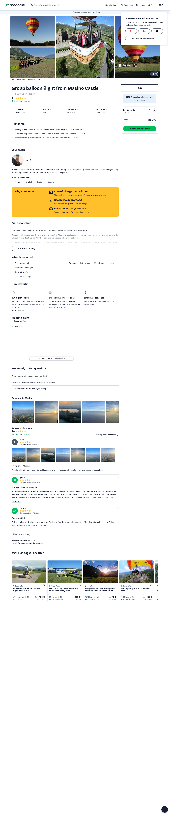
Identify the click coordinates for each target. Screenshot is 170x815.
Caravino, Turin (25, 94)
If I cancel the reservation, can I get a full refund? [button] (34, 382)
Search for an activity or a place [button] (46, 5)
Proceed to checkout (139, 128)
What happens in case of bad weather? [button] (29, 376)
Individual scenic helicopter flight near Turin (26, 589)
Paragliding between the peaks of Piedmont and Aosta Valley (100, 589)
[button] (164, 809)
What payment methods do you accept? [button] (30, 388)
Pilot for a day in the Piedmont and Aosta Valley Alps (64, 589)
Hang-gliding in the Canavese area (135, 589)
